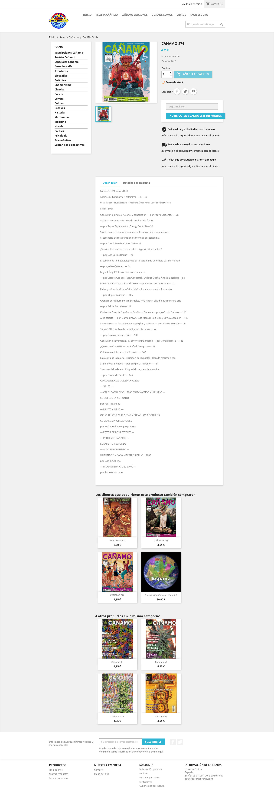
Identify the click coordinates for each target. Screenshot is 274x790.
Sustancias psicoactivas (70, 145)
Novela (59, 126)
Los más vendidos (58, 778)
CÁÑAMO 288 (161, 540)
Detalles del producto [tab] (136, 183)
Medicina (60, 122)
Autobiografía (63, 66)
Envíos (181, 15)
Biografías (61, 75)
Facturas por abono (149, 777)
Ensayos (60, 108)
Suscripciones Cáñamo (69, 52)
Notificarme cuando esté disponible (196, 115)
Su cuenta (146, 765)
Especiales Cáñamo (67, 62)
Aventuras (61, 71)
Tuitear (185, 91)
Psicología (61, 135)
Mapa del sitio (101, 773)
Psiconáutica (63, 140)
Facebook (173, 742)
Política (59, 131)
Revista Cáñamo (106, 15)
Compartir (177, 91)
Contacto (99, 769)
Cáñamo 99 (117, 661)
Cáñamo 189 (117, 716)
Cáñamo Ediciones (135, 15)
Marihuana (62, 117)
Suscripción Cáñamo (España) (161, 595)
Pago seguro (199, 15)
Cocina (59, 94)
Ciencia (59, 89)
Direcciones (145, 781)
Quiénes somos (162, 15)
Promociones (56, 769)
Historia (60, 112)
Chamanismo (63, 85)
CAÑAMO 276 (117, 595)
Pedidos (143, 773)
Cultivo (59, 103)
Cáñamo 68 (161, 661)
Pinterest (193, 91)
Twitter (180, 742)
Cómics (59, 98)
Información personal (150, 769)
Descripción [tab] (110, 183)
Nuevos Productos (58, 773)
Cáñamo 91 (161, 716)
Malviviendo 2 (117, 540)
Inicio (87, 15)
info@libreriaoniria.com (199, 778)
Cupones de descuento (151, 785)
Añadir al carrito (193, 74)
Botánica (60, 80)
